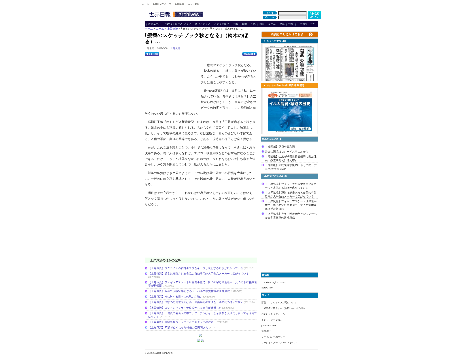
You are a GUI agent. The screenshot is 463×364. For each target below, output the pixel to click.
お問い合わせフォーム (273, 314)
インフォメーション (272, 319)
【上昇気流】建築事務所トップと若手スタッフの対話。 (182, 322)
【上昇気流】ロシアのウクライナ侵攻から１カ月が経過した (185, 307)
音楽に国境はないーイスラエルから (286, 151)
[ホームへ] (176, 17)
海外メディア (202, 23)
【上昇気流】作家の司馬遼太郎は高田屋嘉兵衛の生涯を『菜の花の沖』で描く (195, 302)
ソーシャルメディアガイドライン (279, 342)
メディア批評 (221, 23)
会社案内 (179, 4)
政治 (244, 23)
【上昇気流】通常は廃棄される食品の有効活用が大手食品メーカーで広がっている (198, 273)
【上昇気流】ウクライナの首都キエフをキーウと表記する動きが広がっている (195, 268)
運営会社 (266, 331)
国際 (235, 23)
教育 (262, 23)
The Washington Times (273, 282)
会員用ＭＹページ (162, 4)
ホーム (145, 4)
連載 (282, 23)
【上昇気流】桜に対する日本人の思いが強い (175, 296)
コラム (272, 23)
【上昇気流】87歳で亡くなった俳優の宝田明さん (178, 327)
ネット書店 (193, 4)
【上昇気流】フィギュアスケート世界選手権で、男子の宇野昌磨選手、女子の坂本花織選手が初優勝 (291, 205)
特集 (291, 23)
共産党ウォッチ (306, 23)
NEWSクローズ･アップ (178, 23)
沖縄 (253, 23)
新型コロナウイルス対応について (279, 302)
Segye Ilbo (267, 287)
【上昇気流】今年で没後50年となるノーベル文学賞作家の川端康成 (189, 291)
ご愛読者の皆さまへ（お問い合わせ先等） (283, 308)
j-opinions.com (269, 325)
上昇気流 (175, 48)
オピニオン (154, 23)
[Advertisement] (172, 84)
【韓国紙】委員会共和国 (280, 146)
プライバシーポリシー (273, 336)
